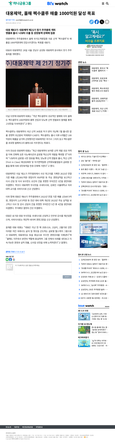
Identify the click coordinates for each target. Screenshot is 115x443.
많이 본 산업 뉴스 (84, 254)
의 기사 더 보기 (15, 251)
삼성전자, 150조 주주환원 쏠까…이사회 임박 (98, 289)
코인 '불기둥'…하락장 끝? (91, 160)
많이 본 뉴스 (83, 151)
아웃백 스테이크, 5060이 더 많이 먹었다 (96, 173)
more (107, 306)
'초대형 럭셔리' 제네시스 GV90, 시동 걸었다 (97, 190)
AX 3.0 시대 (83, 310)
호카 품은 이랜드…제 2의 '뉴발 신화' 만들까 (97, 169)
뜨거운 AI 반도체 (85, 324)
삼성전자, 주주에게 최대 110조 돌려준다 (96, 281)
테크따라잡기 (83, 337)
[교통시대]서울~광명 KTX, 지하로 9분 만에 (97, 177)
